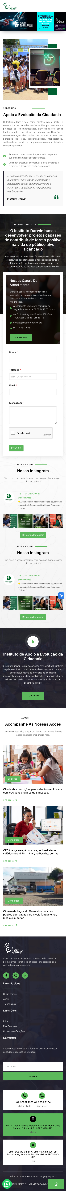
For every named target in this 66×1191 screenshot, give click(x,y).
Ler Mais (8, 800)
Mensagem (16, 403)
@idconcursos (24, 497)
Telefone (15, 370)
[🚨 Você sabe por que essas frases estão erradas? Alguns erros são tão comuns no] (25, 521)
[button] (4, 22)
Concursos (13, 840)
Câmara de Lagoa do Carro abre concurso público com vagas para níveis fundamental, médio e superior (30, 914)
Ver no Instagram (35, 535)
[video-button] (33, 641)
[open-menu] (61, 6)
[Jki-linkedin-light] (25, 975)
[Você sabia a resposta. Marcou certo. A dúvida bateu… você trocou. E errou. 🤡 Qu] (40, 521)
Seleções (12, 779)
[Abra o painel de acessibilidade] (56, 1184)
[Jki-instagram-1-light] (15, 975)
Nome (13, 352)
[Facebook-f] (6, 975)
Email (13, 385)
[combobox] (12, 377)
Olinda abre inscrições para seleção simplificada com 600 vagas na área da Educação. (32, 791)
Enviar (16, 448)
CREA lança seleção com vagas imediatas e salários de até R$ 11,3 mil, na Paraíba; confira (30, 852)
